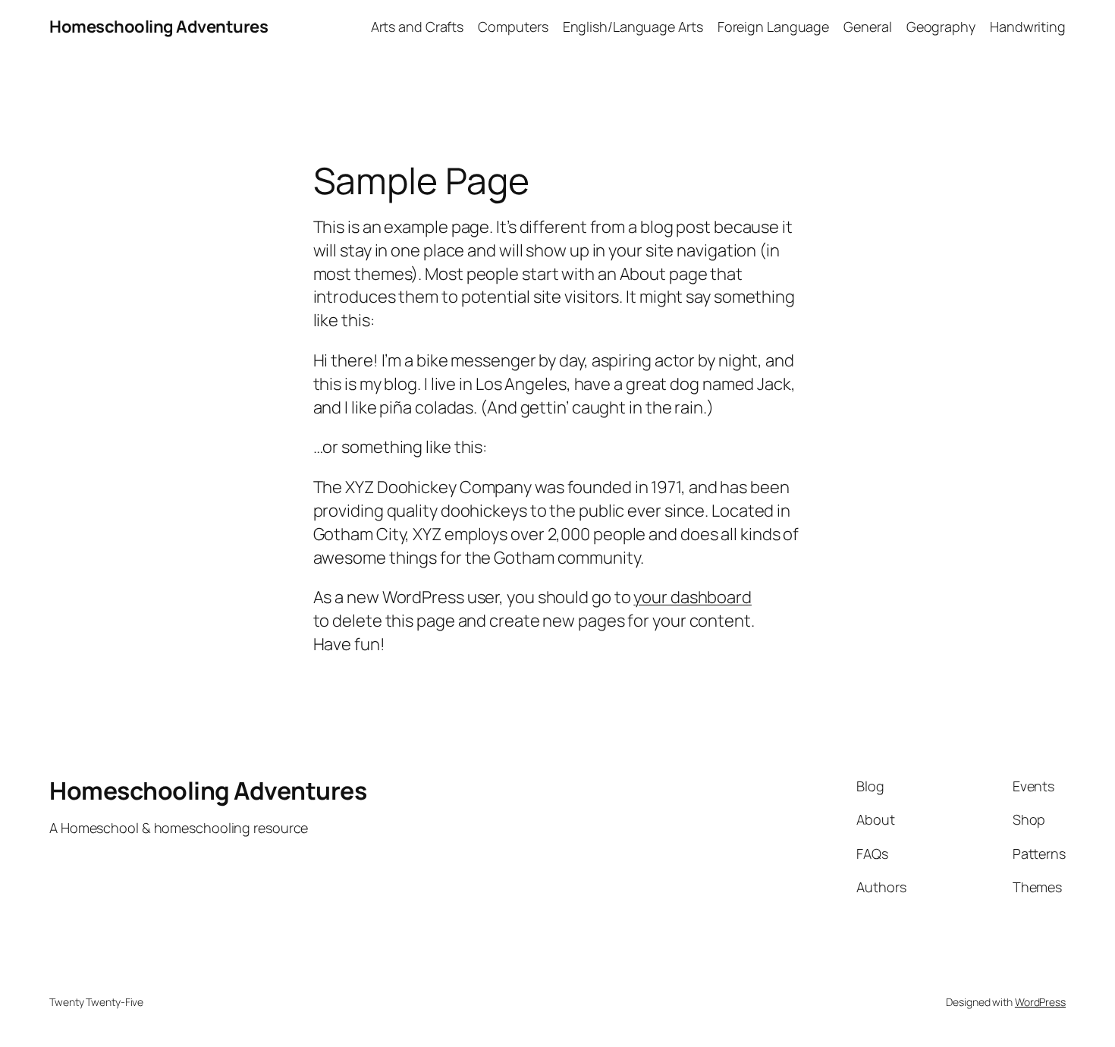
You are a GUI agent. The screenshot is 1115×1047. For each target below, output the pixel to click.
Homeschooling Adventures (158, 26)
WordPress (1040, 1002)
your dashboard (692, 597)
